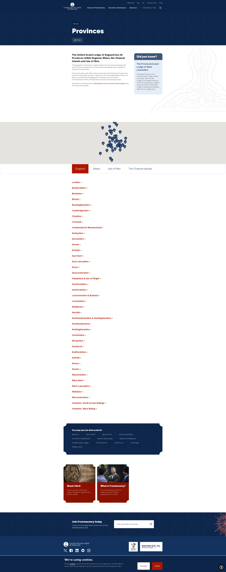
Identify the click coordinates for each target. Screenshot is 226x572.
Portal (160, 3)
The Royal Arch (101, 443)
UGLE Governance (126, 434)
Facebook (71, 550)
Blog (138, 3)
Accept (157, 566)
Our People (135, 443)
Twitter (65, 550)
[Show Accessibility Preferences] (221, 567)
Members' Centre (152, 3)
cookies (72, 564)
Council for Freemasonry (81, 439)
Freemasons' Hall (149, 8)
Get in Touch (90, 434)
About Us (133, 8)
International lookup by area (80, 527)
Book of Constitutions (128, 439)
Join (143, 3)
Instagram (89, 550)
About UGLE (107, 434)
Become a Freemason (117, 8)
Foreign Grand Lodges (80, 443)
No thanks (143, 566)
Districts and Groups (105, 439)
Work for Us (118, 443)
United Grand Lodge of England (72, 6)
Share (79, 40)
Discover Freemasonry (96, 8)
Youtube (83, 550)
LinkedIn (77, 550)
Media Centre (130, 3)
